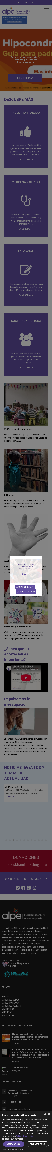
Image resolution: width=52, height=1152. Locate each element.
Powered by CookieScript (12, 1149)
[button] (26, 1138)
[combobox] (45, 1114)
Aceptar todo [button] (14, 1144)
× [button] (49, 1114)
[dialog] (26, 1131)
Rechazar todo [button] (37, 1144)
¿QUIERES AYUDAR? (26, 592)
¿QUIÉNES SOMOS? (24, 587)
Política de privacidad (25, 1136)
